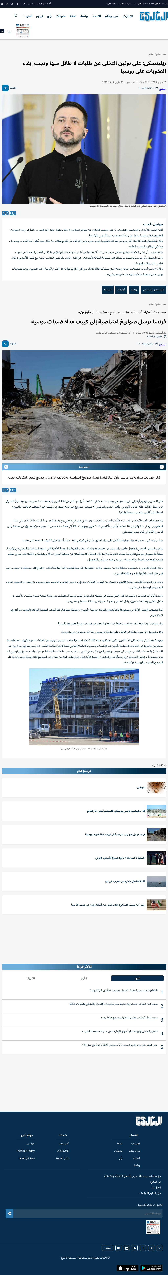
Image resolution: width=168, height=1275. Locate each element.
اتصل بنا (156, 1187)
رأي (49, 16)
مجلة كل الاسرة (27, 1158)
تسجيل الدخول (42, 4)
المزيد (28, 16)
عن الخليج (155, 1182)
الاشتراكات (63, 1151)
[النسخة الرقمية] (23, 31)
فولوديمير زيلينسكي (153, 289)
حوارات (31, 1143)
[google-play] (151, 1269)
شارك (13, 88)
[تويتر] (12, 4)
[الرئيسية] (149, 1125)
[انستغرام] (7, 4)
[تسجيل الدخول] (50, 4)
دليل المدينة (62, 1158)
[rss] (134, 1248)
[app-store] (128, 1269)
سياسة (107, 289)
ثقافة (73, 16)
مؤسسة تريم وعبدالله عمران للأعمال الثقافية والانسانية (132, 1176)
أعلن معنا (64, 1143)
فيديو (39, 16)
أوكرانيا (121, 289)
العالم (151, 54)
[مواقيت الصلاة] (2, 32)
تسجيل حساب (27, 4)
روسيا (134, 289)
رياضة (84, 16)
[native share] (5, 88)
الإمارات (128, 16)
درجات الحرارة (111, 3)
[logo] (154, 16)
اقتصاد (96, 16)
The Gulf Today (25, 1151)
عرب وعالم (112, 16)
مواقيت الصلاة (125, 3)
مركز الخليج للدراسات (150, 1193)
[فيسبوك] (17, 4)
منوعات (60, 16)
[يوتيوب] (2, 4)
